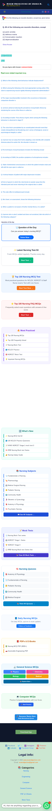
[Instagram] (48, 11)
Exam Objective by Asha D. (24, 4)
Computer (26, 782)
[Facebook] (42, 11)
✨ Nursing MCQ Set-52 (13, 436)
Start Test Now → (26, 288)
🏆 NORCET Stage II (12, 545)
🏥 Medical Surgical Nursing (15, 485)
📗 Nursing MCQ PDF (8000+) (16, 646)
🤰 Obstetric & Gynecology (15, 499)
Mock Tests (26, 800)
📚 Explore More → (26, 681)
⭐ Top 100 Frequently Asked (15, 340)
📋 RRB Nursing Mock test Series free (19, 550)
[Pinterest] (45, 11)
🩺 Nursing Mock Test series (15, 535)
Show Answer (7, 44)
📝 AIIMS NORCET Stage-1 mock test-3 (19, 445)
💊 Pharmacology (11, 481)
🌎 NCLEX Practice (12, 350)
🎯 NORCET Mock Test (13, 354)
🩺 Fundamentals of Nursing (15, 476)
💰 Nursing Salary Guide (14, 455)
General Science (26, 788)
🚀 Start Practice (26, 704)
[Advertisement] (26, 396)
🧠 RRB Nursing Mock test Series (17, 450)
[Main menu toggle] (4, 11)
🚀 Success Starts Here (26, 717)
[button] (48, 4)
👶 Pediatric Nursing (12, 490)
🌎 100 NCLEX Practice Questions (17, 441)
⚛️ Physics (14, 672)
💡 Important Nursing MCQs (15, 359)
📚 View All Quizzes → (26, 604)
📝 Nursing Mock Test (13, 345)
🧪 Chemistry (37, 672)
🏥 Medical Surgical (12, 597)
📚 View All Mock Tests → (26, 555)
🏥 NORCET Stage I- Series (15, 540)
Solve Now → (26, 237)
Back (3, 61)
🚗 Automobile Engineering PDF (16, 651)
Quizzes (26, 806)
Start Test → (26, 260)
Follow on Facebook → (26, 626)
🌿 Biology (14, 676)
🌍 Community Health (13, 495)
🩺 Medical (37, 676)
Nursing (26, 771)
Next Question (6, 56)
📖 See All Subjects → (26, 514)
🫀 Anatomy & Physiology (14, 504)
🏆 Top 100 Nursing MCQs (14, 335)
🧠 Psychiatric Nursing (13, 509)
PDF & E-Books (26, 794)
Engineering (26, 777)
